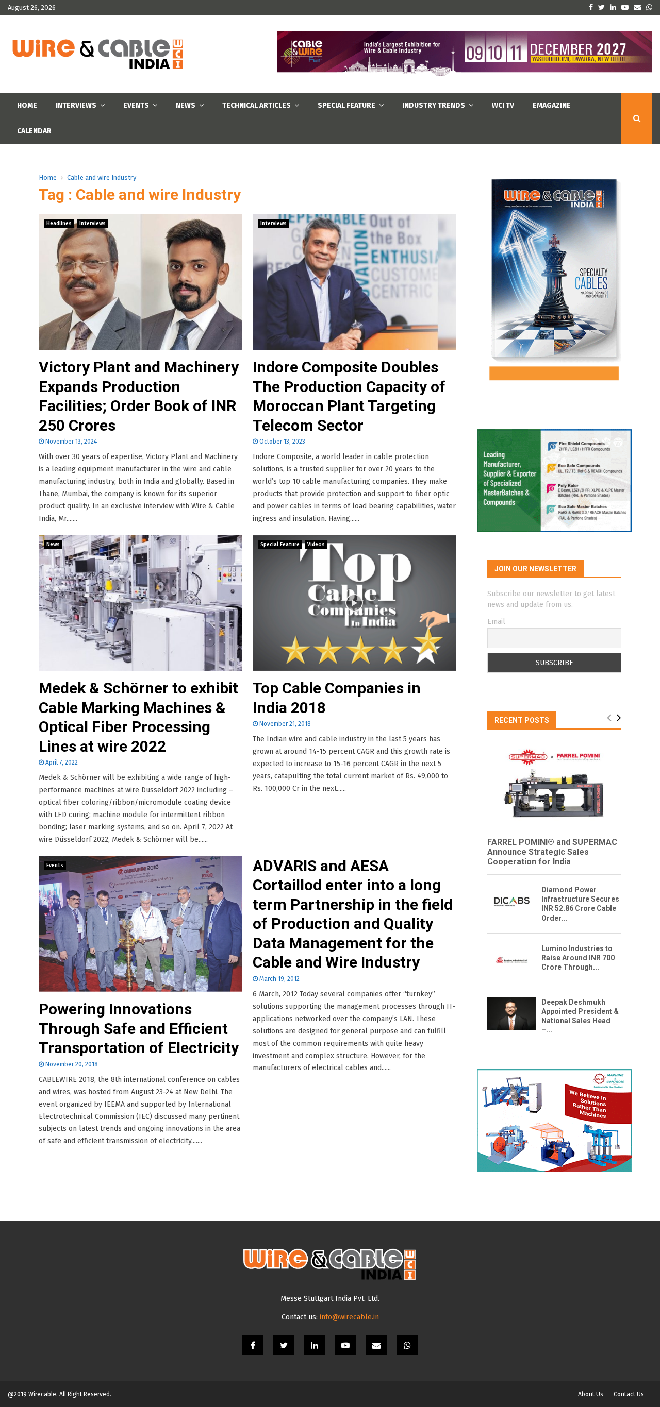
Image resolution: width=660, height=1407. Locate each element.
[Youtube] (345, 1345)
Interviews (76, 105)
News (185, 105)
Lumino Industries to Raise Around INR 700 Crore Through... (578, 957)
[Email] (376, 1345)
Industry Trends (433, 105)
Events (136, 105)
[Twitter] (283, 1345)
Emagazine (552, 105)
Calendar (34, 131)
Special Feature (346, 105)
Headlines (59, 224)
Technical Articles (256, 105)
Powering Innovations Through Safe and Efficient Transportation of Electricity (139, 1028)
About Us (590, 1394)
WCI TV (503, 105)
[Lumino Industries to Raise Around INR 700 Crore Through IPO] (511, 960)
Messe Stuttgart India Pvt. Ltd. (330, 1298)
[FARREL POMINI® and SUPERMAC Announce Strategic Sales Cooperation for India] (554, 784)
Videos (316, 544)
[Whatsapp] (407, 1345)
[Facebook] (252, 1345)
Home (27, 105)
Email (496, 621)
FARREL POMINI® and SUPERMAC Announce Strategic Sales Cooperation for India (552, 852)
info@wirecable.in (349, 1317)
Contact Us (629, 1394)
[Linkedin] (314, 1345)
